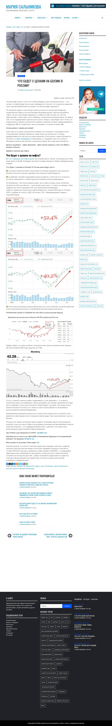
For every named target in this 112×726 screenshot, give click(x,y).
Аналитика (28, 18)
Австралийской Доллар (89, 190)
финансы (97, 292)
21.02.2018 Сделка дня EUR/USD (84, 616)
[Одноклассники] (17, 464)
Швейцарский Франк (88, 227)
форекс (84, 296)
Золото (84, 204)
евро (83, 259)
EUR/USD (84, 166)
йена (97, 269)
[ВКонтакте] (7, 464)
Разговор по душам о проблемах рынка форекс (25, 535)
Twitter (81, 133)
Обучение (67, 18)
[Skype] (19, 464)
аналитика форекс (88, 245)
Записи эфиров (85, 67)
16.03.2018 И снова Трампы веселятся (83, 626)
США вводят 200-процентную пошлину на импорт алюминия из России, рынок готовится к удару (35, 494)
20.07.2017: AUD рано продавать (84, 636)
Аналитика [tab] (94, 599)
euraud (95, 166)
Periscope (82, 137)
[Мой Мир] (14, 464)
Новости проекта (85, 80)
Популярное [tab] (78, 599)
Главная (17, 18)
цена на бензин (47, 466)
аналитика (85, 236)
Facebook (82, 129)
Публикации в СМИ (87, 75)
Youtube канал (84, 123)
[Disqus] (40, 564)
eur (94, 162)
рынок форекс (95, 278)
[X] (10, 464)
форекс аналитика (88, 301)
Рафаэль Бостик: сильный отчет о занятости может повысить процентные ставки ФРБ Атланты (36, 484)
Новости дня (84, 71)
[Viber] (24, 464)
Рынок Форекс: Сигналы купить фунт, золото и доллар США (55, 535)
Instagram (82, 135)
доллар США (96, 255)
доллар (84, 255)
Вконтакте (82, 127)
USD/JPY (94, 180)
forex (83, 171)
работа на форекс (97, 273)
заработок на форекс (88, 264)
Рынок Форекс (84, 42)
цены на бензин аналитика (23, 468)
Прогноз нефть (86, 222)
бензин (13, 466)
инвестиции (86, 269)
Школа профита (84, 54)
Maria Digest (41, 18)
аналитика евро (87, 241)
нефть (37, 466)
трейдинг (85, 292)
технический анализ (88, 287)
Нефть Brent (85, 218)
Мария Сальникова (23, 7)
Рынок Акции (84, 50)
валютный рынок (87, 250)
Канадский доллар (88, 208)
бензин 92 (21, 466)
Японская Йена (87, 231)
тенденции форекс (88, 283)
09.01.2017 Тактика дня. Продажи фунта (85, 646)
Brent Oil (84, 162)
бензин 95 (30, 466)
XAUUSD (92, 185)
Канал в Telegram (85, 125)
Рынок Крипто (84, 46)
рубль (83, 278)
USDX (83, 185)
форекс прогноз (87, 306)
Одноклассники (84, 131)
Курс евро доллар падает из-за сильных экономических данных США (38, 504)
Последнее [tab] (86, 599)
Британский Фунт (88, 199)
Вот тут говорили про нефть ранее (20, 159)
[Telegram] (22, 464)
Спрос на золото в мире (27, 522)
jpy (101, 176)
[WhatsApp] (27, 464)
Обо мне (75, 18)
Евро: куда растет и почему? (28, 514)
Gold (94, 176)
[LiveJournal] (12, 464)
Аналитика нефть (87, 194)
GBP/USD (84, 176)
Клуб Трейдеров (56, 18)
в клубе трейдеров (22, 139)
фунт (100, 306)
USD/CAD (84, 180)
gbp (92, 171)
